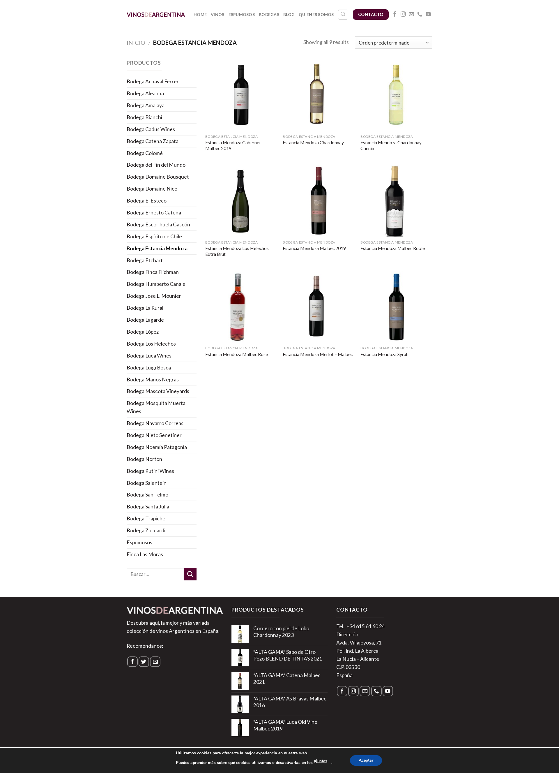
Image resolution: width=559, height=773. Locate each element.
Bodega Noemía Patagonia (157, 447)
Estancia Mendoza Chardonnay (313, 142)
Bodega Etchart (145, 260)
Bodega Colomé (145, 153)
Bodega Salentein (147, 483)
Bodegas (269, 14)
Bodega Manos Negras (153, 379)
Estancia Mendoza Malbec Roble (392, 248)
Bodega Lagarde (145, 320)
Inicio (136, 42)
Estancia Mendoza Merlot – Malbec (318, 354)
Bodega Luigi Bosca (149, 368)
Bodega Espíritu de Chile (154, 236)
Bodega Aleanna (145, 93)
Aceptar (366, 760)
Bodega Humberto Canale (156, 284)
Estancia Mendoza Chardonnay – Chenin (392, 145)
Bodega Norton (144, 459)
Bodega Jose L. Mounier (154, 296)
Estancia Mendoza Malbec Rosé (236, 354)
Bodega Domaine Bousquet (158, 177)
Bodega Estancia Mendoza (157, 248)
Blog (289, 14)
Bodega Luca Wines (149, 356)
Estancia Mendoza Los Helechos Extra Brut (237, 251)
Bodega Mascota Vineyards (158, 391)
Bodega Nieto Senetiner (154, 435)
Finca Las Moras (145, 554)
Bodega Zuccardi (146, 530)
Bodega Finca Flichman (153, 272)
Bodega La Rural (145, 308)
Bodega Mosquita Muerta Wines (156, 407)
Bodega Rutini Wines (150, 471)
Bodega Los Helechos (151, 344)
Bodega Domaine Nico (152, 189)
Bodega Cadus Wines (151, 129)
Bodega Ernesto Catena (154, 212)
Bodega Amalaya (145, 105)
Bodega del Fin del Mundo (156, 165)
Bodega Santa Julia (148, 506)
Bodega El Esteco (147, 201)
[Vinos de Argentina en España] (156, 14)
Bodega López (143, 332)
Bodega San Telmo (147, 495)
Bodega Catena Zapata (152, 141)
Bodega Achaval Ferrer (153, 81)
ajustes (320, 761)
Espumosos (242, 14)
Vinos (217, 14)
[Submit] (190, 574)
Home (200, 14)
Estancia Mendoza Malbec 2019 (314, 248)
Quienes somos (316, 14)
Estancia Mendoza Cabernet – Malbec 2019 (234, 145)
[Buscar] (343, 15)
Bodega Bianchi (144, 117)
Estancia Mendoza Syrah (384, 354)
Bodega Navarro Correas (155, 423)
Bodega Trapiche (146, 518)
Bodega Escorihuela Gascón (158, 224)
